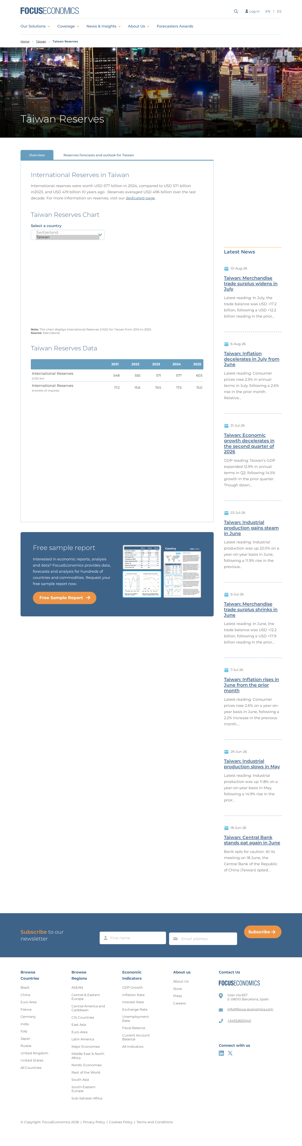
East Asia (78, 1025)
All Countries (31, 1068)
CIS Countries (82, 1017)
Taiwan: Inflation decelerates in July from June (251, 359)
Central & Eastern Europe (85, 997)
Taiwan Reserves (65, 41)
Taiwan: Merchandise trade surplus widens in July (251, 283)
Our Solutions (33, 26)
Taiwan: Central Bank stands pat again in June (252, 840)
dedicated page (140, 198)
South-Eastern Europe (83, 1089)
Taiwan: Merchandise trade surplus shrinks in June (251, 609)
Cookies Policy (121, 1122)
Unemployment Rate (135, 1019)
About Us (136, 26)
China (25, 995)
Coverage (66, 26)
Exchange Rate (135, 1009)
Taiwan (41, 41)
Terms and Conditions (155, 1122)
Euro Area (29, 1002)
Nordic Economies (86, 1065)
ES (279, 11)
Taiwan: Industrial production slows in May (252, 764)
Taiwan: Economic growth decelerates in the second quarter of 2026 (249, 443)
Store (177, 989)
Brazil (25, 987)
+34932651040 (239, 1021)
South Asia (80, 1080)
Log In (254, 11)
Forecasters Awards (175, 26)
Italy (24, 1031)
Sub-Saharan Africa (86, 1098)
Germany (28, 1017)
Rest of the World (85, 1072)
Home (25, 41)
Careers (179, 1003)
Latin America (82, 1039)
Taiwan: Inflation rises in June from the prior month (251, 685)
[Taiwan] (67, 237)
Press (177, 996)
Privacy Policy (94, 1122)
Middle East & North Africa (87, 1056)
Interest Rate (133, 1002)
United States (32, 1060)
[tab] (37, 155)
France (26, 1009)
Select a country (46, 226)
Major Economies (85, 1047)
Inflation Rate (133, 995)
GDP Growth (132, 987)
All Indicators (132, 1047)
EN (267, 11)
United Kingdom (34, 1053)
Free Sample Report (61, 597)
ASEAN (77, 987)
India (25, 1024)
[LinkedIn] (221, 1053)
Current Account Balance (136, 1037)
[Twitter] (230, 1053)
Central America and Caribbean (88, 1008)
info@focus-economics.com (250, 1009)
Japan (25, 1039)
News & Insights (101, 26)
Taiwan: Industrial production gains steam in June (251, 528)
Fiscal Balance (133, 1028)
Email (174, 928)
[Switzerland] (67, 232)
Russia (26, 1046)
